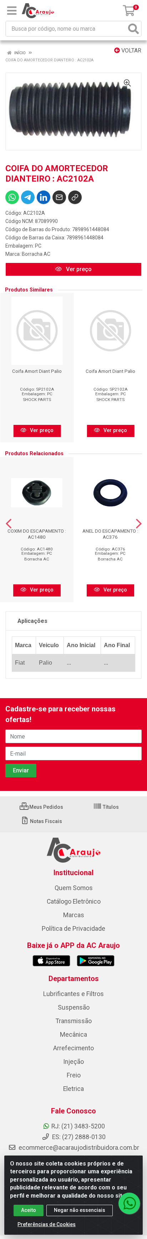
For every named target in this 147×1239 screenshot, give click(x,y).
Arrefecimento (73, 1048)
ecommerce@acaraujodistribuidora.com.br (79, 1147)
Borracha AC (36, 254)
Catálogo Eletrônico (74, 901)
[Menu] (11, 10)
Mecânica (73, 1034)
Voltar (130, 50)
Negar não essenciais (79, 1210)
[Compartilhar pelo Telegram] (28, 197)
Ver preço (78, 269)
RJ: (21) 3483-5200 (78, 1126)
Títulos (110, 807)
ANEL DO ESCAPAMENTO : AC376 (110, 534)
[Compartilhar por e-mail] (59, 197)
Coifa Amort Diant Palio (37, 371)
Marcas (73, 915)
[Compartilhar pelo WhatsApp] (12, 197)
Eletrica (73, 1088)
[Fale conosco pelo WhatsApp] (129, 1203)
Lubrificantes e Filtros (73, 993)
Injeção (73, 1061)
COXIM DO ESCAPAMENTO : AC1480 (36, 534)
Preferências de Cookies (46, 1224)
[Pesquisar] (133, 28)
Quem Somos (74, 888)
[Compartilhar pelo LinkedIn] (43, 197)
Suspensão (74, 1007)
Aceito (28, 1210)
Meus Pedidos (45, 807)
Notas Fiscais (45, 821)
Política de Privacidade (73, 928)
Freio (74, 1075)
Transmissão (74, 1021)
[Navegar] (8, 523)
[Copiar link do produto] (75, 197)
